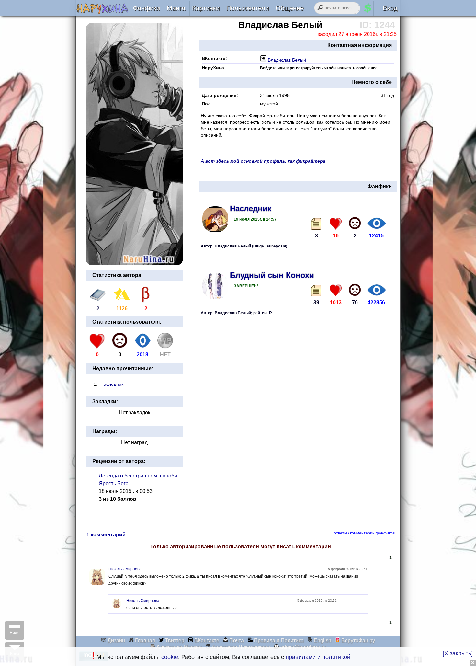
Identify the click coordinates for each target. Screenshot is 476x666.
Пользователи (247, 8)
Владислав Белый (286, 60)
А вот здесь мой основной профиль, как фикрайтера (263, 161)
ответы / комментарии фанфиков (364, 533)
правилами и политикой (318, 657)
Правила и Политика (278, 640)
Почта (236, 640)
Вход (390, 8)
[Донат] (165, 347)
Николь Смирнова (125, 569)
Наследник (111, 384)
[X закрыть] (458, 653)
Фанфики (146, 8)
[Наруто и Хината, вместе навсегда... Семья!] (103, 12)
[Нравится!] (335, 223)
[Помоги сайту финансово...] (375, 8)
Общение (290, 8)
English (321, 640)
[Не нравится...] (354, 223)
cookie (169, 657)
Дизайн (115, 640)
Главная (144, 640)
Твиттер (174, 640)
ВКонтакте (206, 640)
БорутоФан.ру (357, 640)
